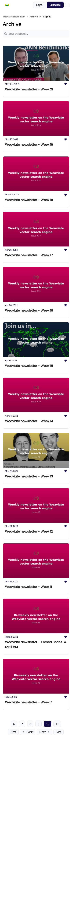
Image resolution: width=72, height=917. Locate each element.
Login (39, 4)
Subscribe (55, 4)
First (13, 732)
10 (47, 724)
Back (29, 732)
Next (42, 732)
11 (57, 724)
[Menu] (67, 4)
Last (58, 732)
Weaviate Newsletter (14, 16)
